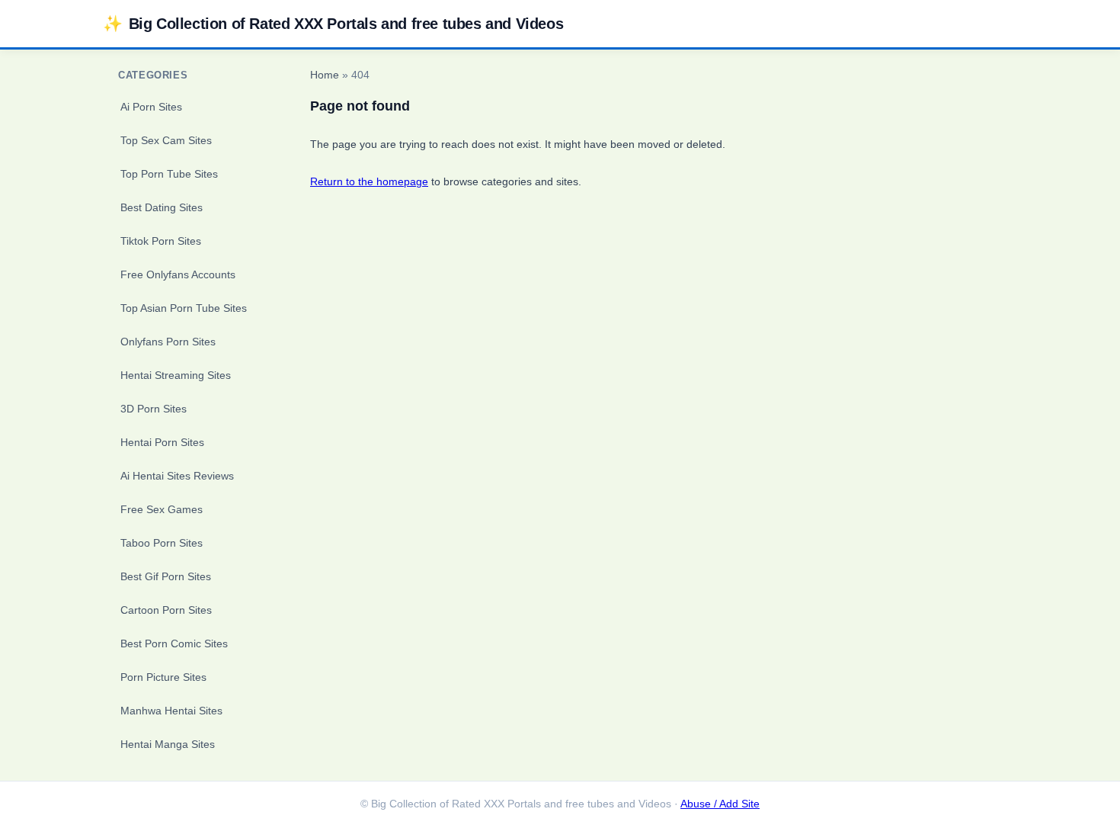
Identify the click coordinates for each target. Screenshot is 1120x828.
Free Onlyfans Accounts (177, 274)
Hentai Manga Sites (167, 744)
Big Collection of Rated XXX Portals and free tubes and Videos (333, 23)
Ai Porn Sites (151, 107)
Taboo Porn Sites (161, 543)
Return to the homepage (369, 181)
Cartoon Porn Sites (166, 610)
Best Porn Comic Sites (174, 643)
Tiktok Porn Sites (160, 241)
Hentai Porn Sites (162, 442)
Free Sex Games (161, 509)
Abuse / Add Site (720, 804)
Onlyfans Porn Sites (168, 341)
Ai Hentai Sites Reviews (177, 476)
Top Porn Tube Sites (169, 174)
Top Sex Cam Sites (166, 140)
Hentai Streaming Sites (175, 375)
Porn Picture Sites (163, 677)
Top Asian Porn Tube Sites (183, 308)
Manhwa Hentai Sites (171, 710)
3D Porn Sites (153, 409)
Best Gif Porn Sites (165, 576)
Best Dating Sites (161, 207)
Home (324, 75)
